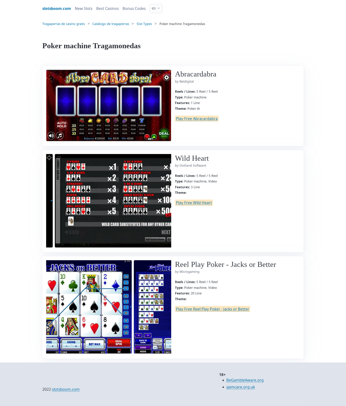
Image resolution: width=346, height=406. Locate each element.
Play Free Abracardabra (197, 118)
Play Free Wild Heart (194, 202)
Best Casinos (107, 8)
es (154, 8)
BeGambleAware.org (245, 380)
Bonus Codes (134, 8)
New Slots (83, 8)
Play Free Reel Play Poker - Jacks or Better (212, 308)
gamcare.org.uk (240, 386)
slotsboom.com (66, 389)
